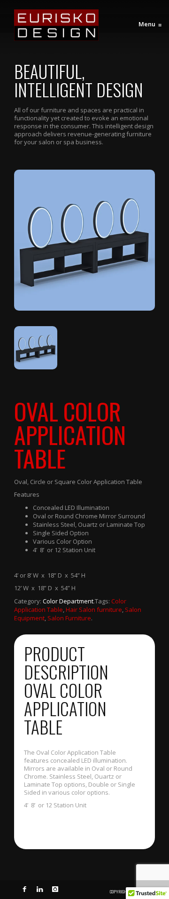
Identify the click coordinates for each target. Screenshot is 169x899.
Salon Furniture (69, 618)
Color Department (68, 601)
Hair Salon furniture (94, 609)
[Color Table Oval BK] (84, 240)
